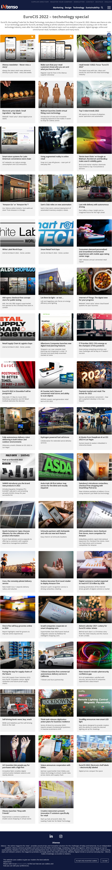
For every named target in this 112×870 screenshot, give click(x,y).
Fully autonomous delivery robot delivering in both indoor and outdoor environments (16, 439)
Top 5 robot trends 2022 (89, 111)
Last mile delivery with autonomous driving (94, 205)
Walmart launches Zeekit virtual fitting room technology (54, 112)
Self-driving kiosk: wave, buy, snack (17, 719)
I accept (105, 861)
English (108, 2)
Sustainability (93, 7)
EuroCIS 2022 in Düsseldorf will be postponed (16, 392)
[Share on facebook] (109, 35)
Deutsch (99, 2)
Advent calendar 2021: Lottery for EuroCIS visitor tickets (93, 627)
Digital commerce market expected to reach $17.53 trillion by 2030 (93, 582)
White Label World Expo (12, 249)
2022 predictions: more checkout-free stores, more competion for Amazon (93, 533)
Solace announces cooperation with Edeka (55, 766)
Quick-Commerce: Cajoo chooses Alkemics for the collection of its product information (16, 533)
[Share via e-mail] (109, 57)
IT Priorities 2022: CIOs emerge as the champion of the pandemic (93, 344)
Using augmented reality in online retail (55, 157)
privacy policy (22, 864)
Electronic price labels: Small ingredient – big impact (14, 112)
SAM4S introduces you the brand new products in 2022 (16, 484)
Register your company (61, 2)
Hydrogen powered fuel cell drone (55, 437)
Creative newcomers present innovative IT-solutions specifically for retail (55, 813)
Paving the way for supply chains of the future (17, 672)
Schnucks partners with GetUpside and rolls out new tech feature (55, 532)
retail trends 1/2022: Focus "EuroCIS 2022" (94, 66)
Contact (90, 2)
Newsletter (79, 2)
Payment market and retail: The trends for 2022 (92, 392)
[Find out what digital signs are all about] (17, 94)
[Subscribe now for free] (17, 48)
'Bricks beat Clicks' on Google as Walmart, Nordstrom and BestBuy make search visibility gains (93, 158)
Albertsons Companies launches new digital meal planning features (56, 344)
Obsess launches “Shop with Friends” (14, 812)
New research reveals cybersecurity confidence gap (94, 672)
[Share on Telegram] (109, 53)
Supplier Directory (40, 2)
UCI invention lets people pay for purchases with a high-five (16, 766)
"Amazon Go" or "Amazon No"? (15, 204)
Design (68, 7)
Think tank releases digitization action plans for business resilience (55, 720)
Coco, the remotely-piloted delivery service (17, 582)
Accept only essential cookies (86, 861)
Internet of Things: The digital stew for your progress (93, 298)
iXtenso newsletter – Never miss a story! (16, 66)
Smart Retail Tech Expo (50, 249)
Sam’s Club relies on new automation (56, 204)
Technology (78, 7)
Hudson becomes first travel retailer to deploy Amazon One (56, 582)
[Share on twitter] (109, 39)
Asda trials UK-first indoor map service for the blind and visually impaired (54, 485)
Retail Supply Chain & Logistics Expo (17, 343)
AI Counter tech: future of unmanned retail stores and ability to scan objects (55, 393)
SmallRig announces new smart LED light (94, 720)
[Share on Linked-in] (109, 44)
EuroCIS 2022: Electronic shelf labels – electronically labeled (94, 766)
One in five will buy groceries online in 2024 (17, 627)
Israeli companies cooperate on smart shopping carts (54, 627)
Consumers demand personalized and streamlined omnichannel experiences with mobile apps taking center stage (94, 252)
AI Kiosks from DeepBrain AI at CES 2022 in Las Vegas (93, 438)
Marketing (58, 7)
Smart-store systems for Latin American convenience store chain (16, 157)
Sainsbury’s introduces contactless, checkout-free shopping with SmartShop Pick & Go (93, 485)
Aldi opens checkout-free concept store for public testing (16, 298)
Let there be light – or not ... (52, 297)
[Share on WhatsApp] (109, 48)
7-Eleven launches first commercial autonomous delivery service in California (55, 673)
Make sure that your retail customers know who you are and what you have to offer (55, 67)
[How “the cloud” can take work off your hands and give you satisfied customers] (94, 281)
